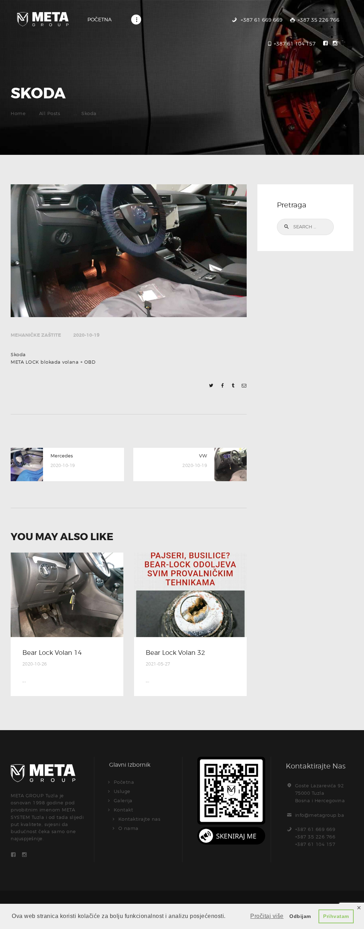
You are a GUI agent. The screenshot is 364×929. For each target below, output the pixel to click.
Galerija (123, 800)
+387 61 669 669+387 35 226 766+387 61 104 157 (315, 836)
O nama (128, 828)
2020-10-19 (86, 335)
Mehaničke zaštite (36, 335)
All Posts (49, 113)
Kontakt (123, 810)
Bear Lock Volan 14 (52, 652)
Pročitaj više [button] (267, 916)
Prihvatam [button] (336, 916)
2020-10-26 (34, 664)
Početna (124, 782)
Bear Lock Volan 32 (175, 652)
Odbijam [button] (300, 916)
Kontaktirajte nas (139, 819)
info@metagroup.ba (319, 815)
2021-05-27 (158, 664)
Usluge (122, 791)
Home (18, 113)
